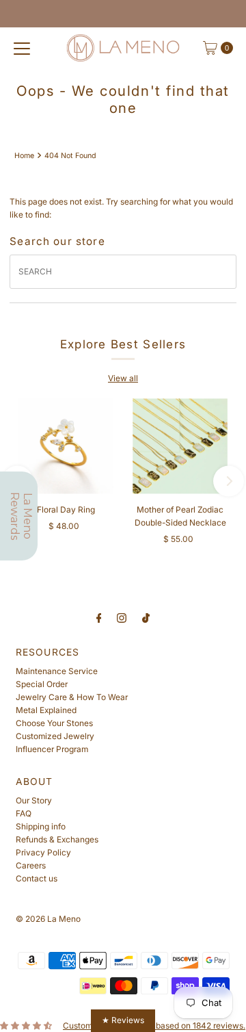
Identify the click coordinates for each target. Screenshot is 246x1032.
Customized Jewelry (55, 736)
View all (123, 378)
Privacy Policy (43, 852)
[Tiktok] (146, 617)
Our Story (34, 800)
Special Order (42, 684)
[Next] (228, 480)
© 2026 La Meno (48, 919)
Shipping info (41, 826)
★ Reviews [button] (123, 1020)
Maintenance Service (57, 671)
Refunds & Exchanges (57, 839)
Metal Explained (46, 710)
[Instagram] (121, 617)
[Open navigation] (21, 47)
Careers (31, 865)
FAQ (23, 813)
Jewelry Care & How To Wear (72, 697)
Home (24, 155)
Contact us (36, 878)
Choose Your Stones (54, 723)
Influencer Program (52, 749)
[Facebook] (99, 617)
